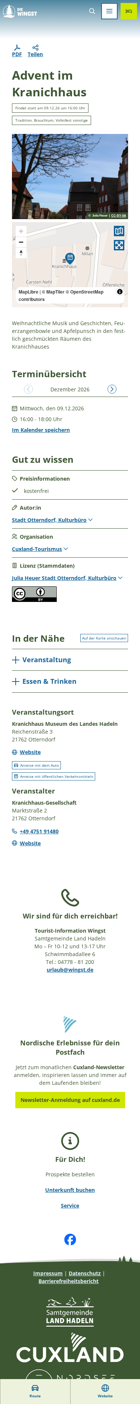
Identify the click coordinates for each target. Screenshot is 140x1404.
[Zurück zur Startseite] (20, 11)
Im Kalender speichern (41, 429)
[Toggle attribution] (119, 291)
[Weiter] (112, 389)
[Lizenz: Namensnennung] (34, 599)
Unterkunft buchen (70, 1189)
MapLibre (28, 291)
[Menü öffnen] (109, 11)
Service (70, 1205)
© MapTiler (53, 291)
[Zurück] (28, 389)
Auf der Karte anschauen (104, 638)
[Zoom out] (21, 242)
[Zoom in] (21, 231)
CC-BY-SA (118, 215)
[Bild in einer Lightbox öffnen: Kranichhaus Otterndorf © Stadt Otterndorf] (70, 176)
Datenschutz (85, 1273)
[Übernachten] (129, 11)
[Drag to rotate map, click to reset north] (21, 252)
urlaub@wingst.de (70, 969)
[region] (70, 264)
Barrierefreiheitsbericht (68, 1281)
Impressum (48, 1273)
